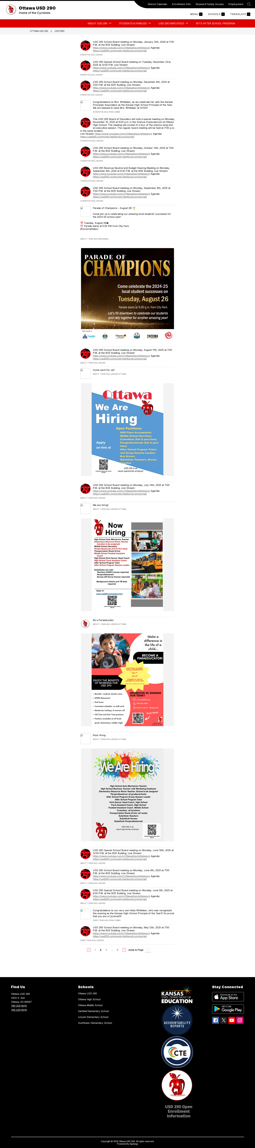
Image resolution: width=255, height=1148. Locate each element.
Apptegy (134, 1144)
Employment (235, 4)
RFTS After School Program (215, 23)
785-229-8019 (19, 1009)
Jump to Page (135, 949)
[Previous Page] (89, 950)
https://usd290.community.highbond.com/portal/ (120, 50)
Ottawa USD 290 (39, 31)
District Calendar (157, 4)
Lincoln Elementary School (93, 1017)
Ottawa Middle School (90, 1005)
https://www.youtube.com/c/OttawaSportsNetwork (121, 47)
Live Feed (59, 31)
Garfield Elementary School (93, 1011)
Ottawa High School (89, 999)
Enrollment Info (181, 4)
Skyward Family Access (210, 4)
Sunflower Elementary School (95, 1022)
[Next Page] (124, 950)
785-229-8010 (19, 1005)
